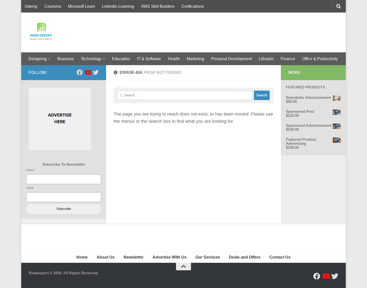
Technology (91, 59)
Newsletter (134, 257)
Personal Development (231, 59)
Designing (37, 59)
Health (174, 59)
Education (121, 59)
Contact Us (280, 257)
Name (30, 187)
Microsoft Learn (81, 6)
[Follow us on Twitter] (96, 72)
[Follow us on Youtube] (88, 72)
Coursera (52, 6)
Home (82, 257)
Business (65, 59)
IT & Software (149, 59)
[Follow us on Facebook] (80, 72)
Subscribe (63, 209)
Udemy (31, 6)
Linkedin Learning (118, 6)
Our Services (207, 257)
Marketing (195, 59)
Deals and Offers (244, 257)
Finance (288, 59)
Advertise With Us (169, 257)
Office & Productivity (320, 59)
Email (31, 170)
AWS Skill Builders (158, 6)
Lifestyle (266, 59)
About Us (106, 257)
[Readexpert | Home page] (41, 32)
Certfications (193, 6)
